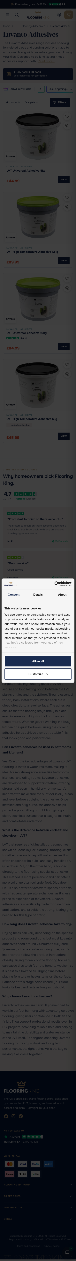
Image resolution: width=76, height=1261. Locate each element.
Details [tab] (38, 594)
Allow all (38, 661)
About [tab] (62, 594)
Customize (35, 673)
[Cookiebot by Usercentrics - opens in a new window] (55, 583)
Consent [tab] (13, 594)
